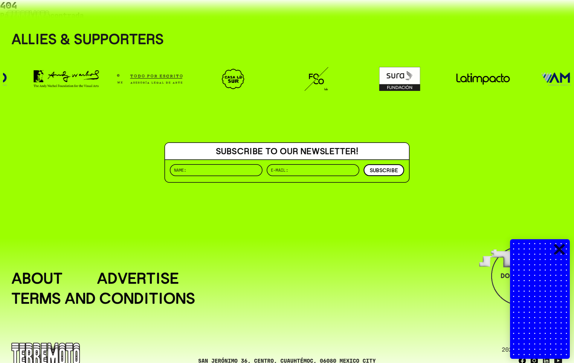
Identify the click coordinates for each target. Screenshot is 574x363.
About (36, 278)
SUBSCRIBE (384, 170)
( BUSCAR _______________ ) (463, 13)
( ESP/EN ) (541, 13)
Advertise (138, 278)
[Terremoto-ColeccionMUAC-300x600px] (540, 299)
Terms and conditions (103, 298)
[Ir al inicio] (28, 17)
